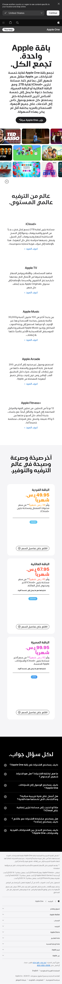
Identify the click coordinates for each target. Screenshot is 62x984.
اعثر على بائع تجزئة (39, 963)
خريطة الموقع (21, 980)
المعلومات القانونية (36, 980)
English (35, 971)
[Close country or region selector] (58, 3)
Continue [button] (53, 13)
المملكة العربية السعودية (50, 971)
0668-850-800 (43, 965)
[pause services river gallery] (7, 181)
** (28, 505)
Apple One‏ (53, 29)
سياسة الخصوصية (53, 980)
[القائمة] (3, 22)
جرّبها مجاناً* (8, 30)
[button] (23, 13)
